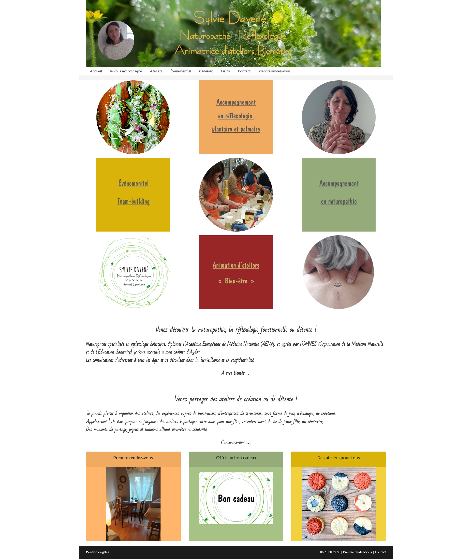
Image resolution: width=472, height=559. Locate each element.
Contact (380, 552)
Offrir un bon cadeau (236, 457)
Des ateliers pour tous (338, 457)
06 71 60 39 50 (330, 552)
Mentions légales (97, 552)
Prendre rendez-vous (357, 552)
